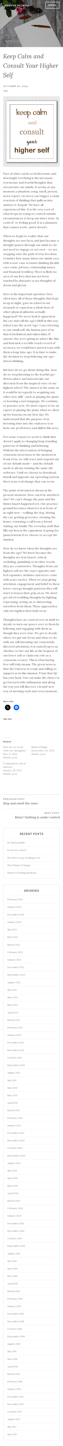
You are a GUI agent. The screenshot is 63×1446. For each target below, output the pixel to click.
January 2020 (14, 1215)
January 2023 (14, 959)
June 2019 (12, 1268)
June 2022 (12, 997)
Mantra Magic (39, 747)
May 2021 (12, 1095)
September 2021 (16, 1065)
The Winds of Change (18, 865)
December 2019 (15, 1223)
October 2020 (14, 1148)
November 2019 (15, 1231)
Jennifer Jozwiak (16, 5)
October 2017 (14, 1411)
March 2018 (13, 1374)
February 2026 (15, 899)
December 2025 (15, 914)
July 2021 (11, 1080)
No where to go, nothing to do (23, 857)
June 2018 (12, 1359)
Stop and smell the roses (20, 801)
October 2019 (14, 1238)
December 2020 (15, 1133)
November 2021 (15, 1050)
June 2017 (12, 1434)
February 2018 (14, 1381)
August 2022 (13, 982)
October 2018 (14, 1328)
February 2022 (15, 1027)
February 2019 (15, 1298)
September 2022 (16, 974)
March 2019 (13, 1291)
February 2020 (15, 1208)
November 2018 (15, 1321)
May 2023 (12, 937)
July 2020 (12, 1170)
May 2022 (12, 1004)
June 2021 (12, 1087)
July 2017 (11, 1426)
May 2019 (12, 1276)
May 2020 (12, 1185)
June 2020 (12, 1178)
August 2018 (13, 1343)
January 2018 (14, 1389)
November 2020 (16, 1140)
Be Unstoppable (16, 842)
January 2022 (14, 1035)
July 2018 (11, 1351)
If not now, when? (17, 850)
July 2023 (12, 929)
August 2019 (13, 1253)
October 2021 (14, 1057)
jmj (5, 91)
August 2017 (13, 1419)
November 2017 (15, 1404)
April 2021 (12, 1102)
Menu (52, 5)
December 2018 (15, 1313)
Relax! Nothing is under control (37, 815)
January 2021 (14, 1125)
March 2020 (13, 1200)
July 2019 (12, 1261)
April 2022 (12, 1012)
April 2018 (12, 1366)
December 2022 (15, 967)
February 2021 (14, 1118)
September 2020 (16, 1155)
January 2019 (14, 1306)
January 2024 (14, 922)
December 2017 (15, 1396)
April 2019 (12, 1283)
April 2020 (12, 1193)
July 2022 (12, 989)
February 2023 (15, 952)
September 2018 (16, 1336)
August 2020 (14, 1163)
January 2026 (14, 906)
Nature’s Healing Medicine (21, 872)
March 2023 (13, 944)
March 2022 (13, 1020)
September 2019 (16, 1246)
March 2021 (13, 1110)
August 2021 (13, 1072)
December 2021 (15, 1042)
